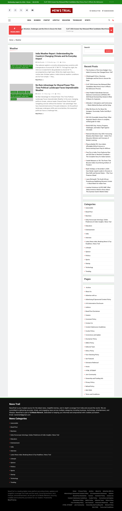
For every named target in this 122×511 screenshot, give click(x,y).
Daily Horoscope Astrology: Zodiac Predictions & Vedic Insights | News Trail (35, 435)
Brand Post (89, 212)
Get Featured (90, 359)
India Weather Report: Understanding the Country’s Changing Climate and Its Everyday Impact (56, 56)
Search (87, 47)
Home (87, 366)
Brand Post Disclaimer (93, 311)
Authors (88, 307)
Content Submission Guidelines (96, 327)
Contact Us (89, 323)
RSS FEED (89, 390)
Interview (88, 238)
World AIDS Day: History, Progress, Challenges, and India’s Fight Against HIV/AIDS (97, 128)
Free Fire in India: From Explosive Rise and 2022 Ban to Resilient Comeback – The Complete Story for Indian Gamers (98, 155)
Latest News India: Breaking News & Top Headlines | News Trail (21, 66)
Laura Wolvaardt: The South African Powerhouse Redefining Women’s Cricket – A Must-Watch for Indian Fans (99, 181)
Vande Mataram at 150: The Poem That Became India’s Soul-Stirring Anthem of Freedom (98, 163)
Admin (39, 94)
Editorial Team (90, 347)
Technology (77, 20)
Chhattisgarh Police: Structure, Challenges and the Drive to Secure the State (27, 29)
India (29, 20)
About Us (89, 291)
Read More (39, 80)
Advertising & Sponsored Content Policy (98, 299)
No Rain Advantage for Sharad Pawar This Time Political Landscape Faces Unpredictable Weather (57, 87)
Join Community (91, 374)
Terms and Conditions (93, 394)
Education (66, 20)
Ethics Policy (90, 351)
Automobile (89, 208)
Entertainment (90, 230)
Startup (46, 20)
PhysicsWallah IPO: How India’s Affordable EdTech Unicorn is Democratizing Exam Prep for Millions (98, 146)
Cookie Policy (90, 331)
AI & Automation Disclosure (94, 303)
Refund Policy (90, 386)
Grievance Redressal (92, 362)
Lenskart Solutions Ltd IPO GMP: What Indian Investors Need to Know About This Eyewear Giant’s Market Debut (98, 190)
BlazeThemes (12, 500)
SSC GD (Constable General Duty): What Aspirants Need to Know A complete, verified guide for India (98, 119)
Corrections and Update (93, 335)
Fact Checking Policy (92, 355)
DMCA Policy (90, 343)
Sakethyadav (41, 62)
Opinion (88, 252)
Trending (88, 271)
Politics (13, 99)
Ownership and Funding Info (94, 378)
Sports (87, 20)
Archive (88, 287)
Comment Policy (91, 319)
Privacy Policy (90, 382)
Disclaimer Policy (91, 339)
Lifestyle (56, 20)
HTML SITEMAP (91, 370)
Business (37, 20)
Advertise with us (91, 295)
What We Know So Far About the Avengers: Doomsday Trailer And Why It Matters (98, 111)
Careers (88, 315)
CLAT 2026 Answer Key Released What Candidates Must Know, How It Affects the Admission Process (73, 2)
